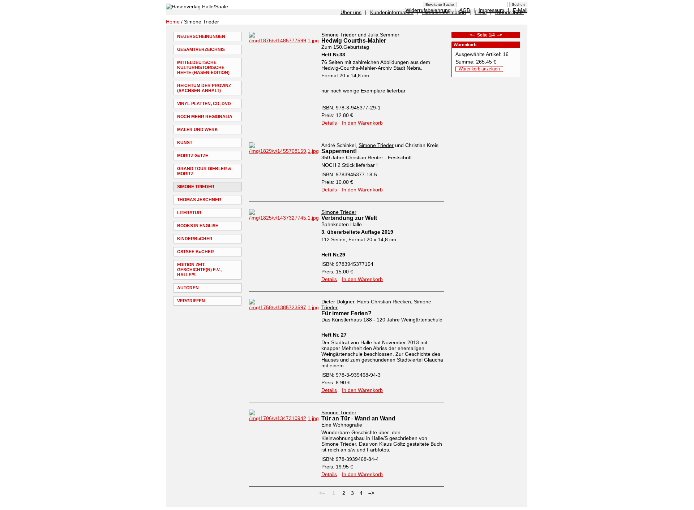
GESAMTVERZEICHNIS (201, 49)
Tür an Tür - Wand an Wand (358, 418)
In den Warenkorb (362, 123)
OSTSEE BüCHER (195, 251)
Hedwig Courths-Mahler (353, 41)
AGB (464, 10)
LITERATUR (189, 212)
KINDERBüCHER (195, 238)
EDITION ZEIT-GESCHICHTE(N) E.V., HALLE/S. (199, 269)
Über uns (350, 12)
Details (329, 123)
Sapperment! (339, 151)
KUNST (184, 142)
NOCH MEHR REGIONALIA (204, 116)
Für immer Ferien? (346, 313)
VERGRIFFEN (191, 300)
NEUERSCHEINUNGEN (201, 36)
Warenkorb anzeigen (479, 69)
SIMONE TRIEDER (195, 186)
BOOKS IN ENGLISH (198, 225)
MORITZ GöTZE (192, 155)
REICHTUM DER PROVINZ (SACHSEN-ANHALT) (204, 88)
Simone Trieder (338, 35)
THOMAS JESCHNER (199, 199)
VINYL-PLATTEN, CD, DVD (204, 103)
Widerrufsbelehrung (428, 10)
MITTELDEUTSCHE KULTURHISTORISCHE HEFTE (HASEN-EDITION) (203, 67)
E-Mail (520, 10)
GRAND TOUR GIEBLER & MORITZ (204, 171)
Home (173, 22)
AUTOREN (188, 287)
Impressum (491, 10)
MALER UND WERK (197, 129)
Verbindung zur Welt (349, 218)
